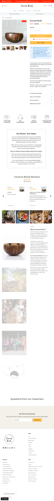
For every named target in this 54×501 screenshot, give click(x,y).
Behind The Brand (7, 474)
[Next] (50, 196)
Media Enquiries (32, 481)
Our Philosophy (6, 466)
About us (28, 10)
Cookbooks (31, 450)
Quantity (32, 27)
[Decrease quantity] (31, 30)
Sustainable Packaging (8, 470)
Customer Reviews (7, 468)
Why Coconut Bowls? (35, 96)
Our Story (5, 462)
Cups (29, 446)
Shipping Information (35, 103)
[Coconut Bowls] (27, 5)
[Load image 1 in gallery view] (14, 32)
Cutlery (30, 453)
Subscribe (37, 420)
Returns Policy (32, 472)
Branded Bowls (6, 481)
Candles (30, 448)
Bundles (30, 442)
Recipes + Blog (36, 10)
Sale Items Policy (32, 479)
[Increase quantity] (39, 30)
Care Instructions (34, 100)
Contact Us (31, 462)
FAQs (29, 464)
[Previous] (3, 196)
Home (3, 17)
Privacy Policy (31, 476)
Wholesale (21, 10)
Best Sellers (31, 440)
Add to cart (41, 36)
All (29, 436)
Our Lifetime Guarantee (36, 93)
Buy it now (41, 42)
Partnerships (6, 479)
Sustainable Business (8, 472)
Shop (15, 10)
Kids (29, 444)
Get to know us (6, 464)
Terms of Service (32, 474)
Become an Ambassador (9, 476)
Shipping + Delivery (33, 470)
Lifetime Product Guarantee (35, 466)
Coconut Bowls (9, 17)
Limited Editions (32, 455)
